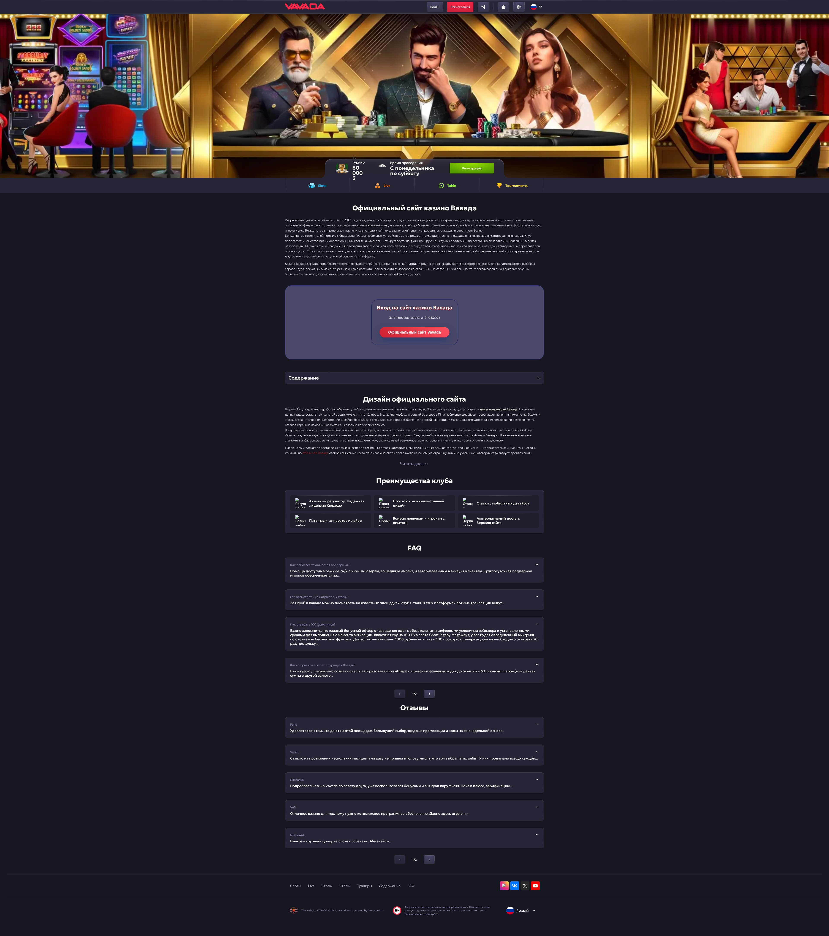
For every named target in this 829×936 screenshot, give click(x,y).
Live (311, 886)
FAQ (410, 886)
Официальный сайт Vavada (414, 332)
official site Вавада (315, 453)
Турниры (364, 886)
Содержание (389, 886)
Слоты (295, 886)
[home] (305, 6)
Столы (326, 886)
